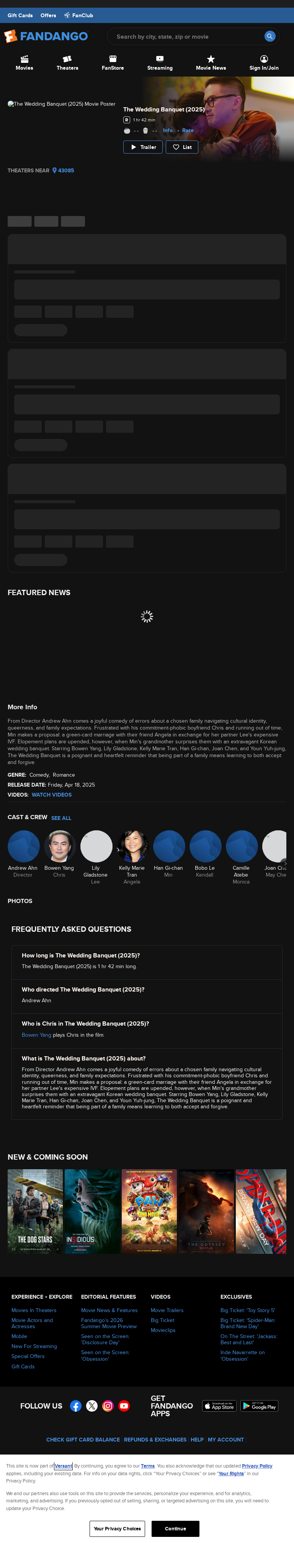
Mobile (19, 1336)
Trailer (148, 147)
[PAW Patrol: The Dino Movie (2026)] (146, 1211)
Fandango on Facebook (76, 1406)
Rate (188, 130)
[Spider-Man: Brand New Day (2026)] (260, 1211)
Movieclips (163, 1330)
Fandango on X (92, 1406)
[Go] (270, 36)
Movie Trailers (167, 1310)
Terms (148, 1465)
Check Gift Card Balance (83, 1439)
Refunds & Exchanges (155, 1439)
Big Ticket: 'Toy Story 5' (247, 1310)
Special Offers (28, 1356)
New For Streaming (34, 1346)
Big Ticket (162, 1320)
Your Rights (231, 1473)
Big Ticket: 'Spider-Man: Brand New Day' (248, 1323)
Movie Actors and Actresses (32, 1323)
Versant (63, 1465)
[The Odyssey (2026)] (203, 1211)
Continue (175, 1528)
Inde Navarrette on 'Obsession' (242, 1355)
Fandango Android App (259, 1406)
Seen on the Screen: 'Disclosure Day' (105, 1339)
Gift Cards (20, 15)
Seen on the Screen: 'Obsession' (105, 1355)
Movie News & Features (109, 1310)
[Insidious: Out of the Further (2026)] (89, 1211)
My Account (226, 1439)
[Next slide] (285, 863)
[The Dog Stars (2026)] (32, 1211)
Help (197, 1439)
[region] (147, 1499)
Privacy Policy (257, 1465)
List (187, 147)
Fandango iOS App (219, 1406)
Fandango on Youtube (124, 1406)
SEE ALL (61, 818)
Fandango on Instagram (108, 1406)
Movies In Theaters (34, 1310)
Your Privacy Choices (117, 1528)
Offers (48, 15)
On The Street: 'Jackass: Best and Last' (249, 1339)
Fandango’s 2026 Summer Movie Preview (109, 1323)
